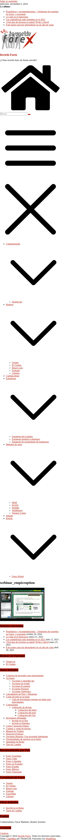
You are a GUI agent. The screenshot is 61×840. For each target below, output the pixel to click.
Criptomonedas (13, 244)
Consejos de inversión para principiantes (25, 675)
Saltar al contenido (8, 1)
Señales (9, 515)
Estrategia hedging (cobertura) (26, 439)
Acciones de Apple (21, 683)
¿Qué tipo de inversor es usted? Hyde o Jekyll (27, 22)
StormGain (17, 302)
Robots (9, 518)
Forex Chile (11, 758)
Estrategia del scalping (22, 436)
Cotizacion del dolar (27, 710)
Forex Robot (18, 576)
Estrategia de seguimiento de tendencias (30, 442)
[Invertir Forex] (30, 111)
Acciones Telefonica (21, 691)
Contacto (4, 833)
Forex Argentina (13, 756)
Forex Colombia (13, 761)
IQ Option (16, 365)
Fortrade (16, 370)
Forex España (12, 766)
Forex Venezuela (14, 772)
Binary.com (17, 368)
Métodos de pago (14, 444)
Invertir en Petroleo (21, 723)
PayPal (15, 505)
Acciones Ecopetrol (21, 686)
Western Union (19, 513)
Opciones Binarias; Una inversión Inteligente (27, 736)
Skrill (14, 502)
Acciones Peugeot (20, 689)
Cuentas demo (12, 376)
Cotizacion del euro (27, 712)
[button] (33, 299)
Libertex (16, 373)
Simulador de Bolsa (15, 742)
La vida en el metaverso (17, 17)
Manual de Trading (15, 731)
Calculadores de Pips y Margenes (21, 694)
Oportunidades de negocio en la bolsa (23, 739)
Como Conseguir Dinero (17, 726)
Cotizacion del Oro (27, 715)
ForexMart (11, 794)
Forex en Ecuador (14, 764)
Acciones (10, 678)
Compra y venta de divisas (18, 728)
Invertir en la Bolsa (15, 808)
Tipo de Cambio (13, 744)
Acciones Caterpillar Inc (23, 681)
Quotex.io (10, 661)
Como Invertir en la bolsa (18, 697)
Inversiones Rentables (16, 718)
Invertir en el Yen (20, 720)
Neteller (15, 508)
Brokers (9, 304)
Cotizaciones (12, 704)
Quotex (15, 362)
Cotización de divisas (22, 707)
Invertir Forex (8, 54)
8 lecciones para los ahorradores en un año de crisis (30, 25)
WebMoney (17, 510)
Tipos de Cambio (14, 810)
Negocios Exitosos (14, 734)
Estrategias (11, 378)
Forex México (12, 769)
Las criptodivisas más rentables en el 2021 (25, 19)
